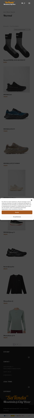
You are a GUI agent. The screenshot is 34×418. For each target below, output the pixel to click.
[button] (31, 200)
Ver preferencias (17, 217)
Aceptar (17, 212)
